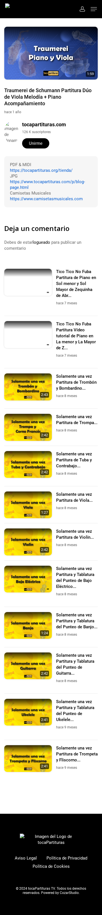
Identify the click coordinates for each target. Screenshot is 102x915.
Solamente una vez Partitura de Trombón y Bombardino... (76, 382)
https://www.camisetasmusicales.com (46, 198)
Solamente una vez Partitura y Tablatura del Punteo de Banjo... (76, 620)
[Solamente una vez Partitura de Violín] (28, 541)
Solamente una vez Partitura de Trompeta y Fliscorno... (77, 754)
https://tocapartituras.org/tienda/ (41, 170)
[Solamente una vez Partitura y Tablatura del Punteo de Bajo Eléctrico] (28, 579)
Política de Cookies (51, 866)
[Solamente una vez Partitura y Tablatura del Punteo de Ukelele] (28, 712)
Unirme (35, 143)
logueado (41, 242)
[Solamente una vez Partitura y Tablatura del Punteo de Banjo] (28, 625)
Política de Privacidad (66, 858)
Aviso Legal (26, 858)
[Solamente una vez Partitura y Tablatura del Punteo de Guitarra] (28, 665)
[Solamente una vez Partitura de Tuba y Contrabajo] (28, 464)
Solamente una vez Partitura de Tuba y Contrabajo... (74, 459)
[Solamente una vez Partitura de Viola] (28, 505)
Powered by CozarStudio (60, 893)
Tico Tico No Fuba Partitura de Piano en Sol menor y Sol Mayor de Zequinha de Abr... (76, 283)
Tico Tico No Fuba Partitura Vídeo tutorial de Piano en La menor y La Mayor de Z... (76, 335)
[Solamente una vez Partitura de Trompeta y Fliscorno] (28, 758)
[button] (94, 9)
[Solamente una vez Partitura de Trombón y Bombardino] (28, 386)
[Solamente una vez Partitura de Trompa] (28, 427)
